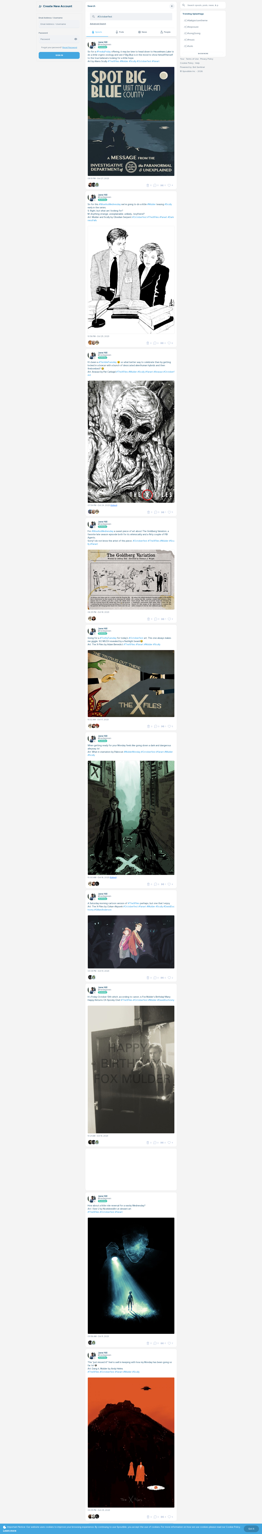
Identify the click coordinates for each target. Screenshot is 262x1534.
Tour (182, 59)
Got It (251, 1528)
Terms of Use (192, 59)
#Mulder (124, 61)
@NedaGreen (104, 44)
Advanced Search (98, 24)
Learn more (9, 1530)
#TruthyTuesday (108, 638)
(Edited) (113, 505)
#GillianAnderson (102, 909)
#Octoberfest (144, 61)
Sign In (59, 55)
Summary (102, 47)
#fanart (156, 61)
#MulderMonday (132, 751)
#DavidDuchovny (165, 1000)
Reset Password (69, 47)
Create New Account (57, 6)
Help (197, 63)
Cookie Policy (186, 63)
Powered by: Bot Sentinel (192, 67)
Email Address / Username (51, 18)
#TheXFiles (113, 61)
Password (43, 33)
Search (91, 6)
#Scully (132, 61)
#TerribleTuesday (108, 362)
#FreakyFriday (104, 51)
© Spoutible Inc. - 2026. (191, 71)
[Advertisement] (131, 1170)
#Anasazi (158, 371)
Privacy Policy (206, 59)
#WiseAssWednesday (110, 204)
